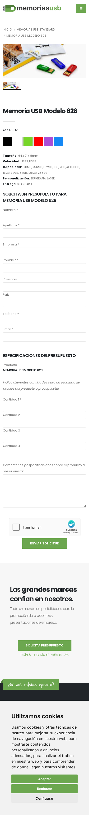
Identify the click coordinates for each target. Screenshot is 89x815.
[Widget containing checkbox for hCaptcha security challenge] (44, 527)
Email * (8, 329)
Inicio (7, 29)
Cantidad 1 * (12, 399)
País (6, 294)
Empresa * (11, 244)
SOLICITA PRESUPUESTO (45, 645)
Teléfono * (11, 314)
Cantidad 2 (11, 415)
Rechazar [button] (44, 789)
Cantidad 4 (11, 446)
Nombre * (10, 210)
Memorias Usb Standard (36, 29)
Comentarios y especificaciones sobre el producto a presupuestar (44, 468)
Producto (10, 365)
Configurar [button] (45, 798)
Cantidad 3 (11, 430)
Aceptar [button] (44, 779)
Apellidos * (11, 225)
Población (11, 260)
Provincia (10, 279)
